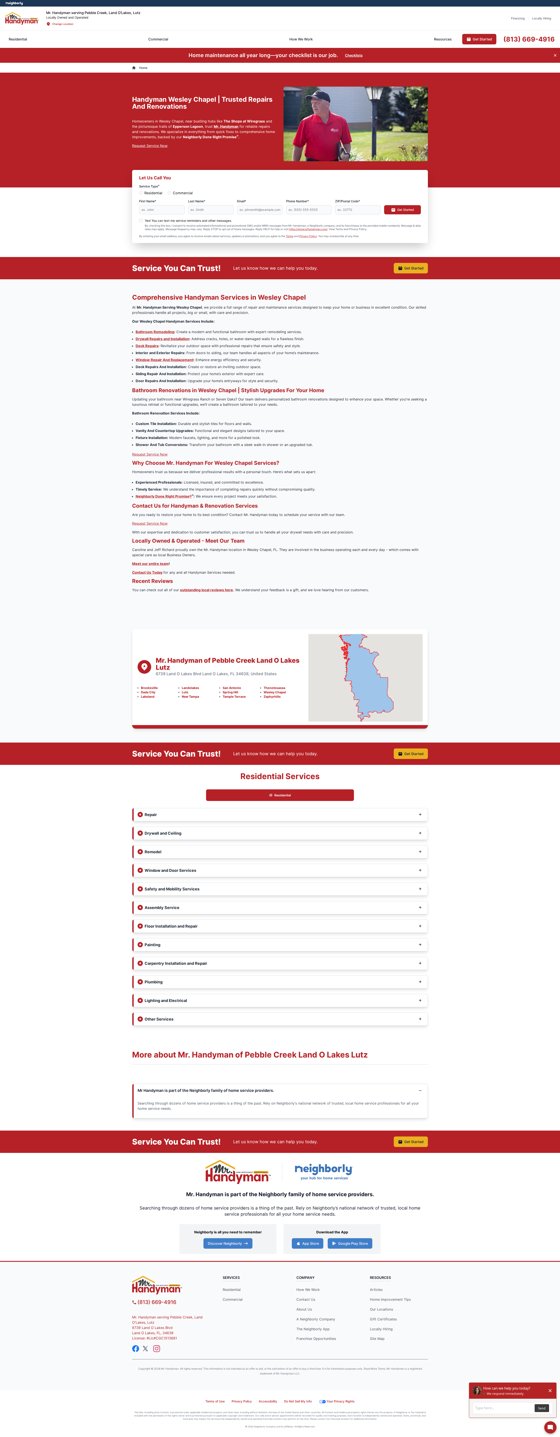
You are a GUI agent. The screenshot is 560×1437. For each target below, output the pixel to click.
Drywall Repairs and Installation (162, 339)
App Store (310, 1243)
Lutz (185, 692)
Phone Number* (297, 201)
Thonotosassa (274, 688)
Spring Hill (230, 692)
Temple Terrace (234, 696)
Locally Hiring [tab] (541, 18)
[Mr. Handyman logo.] (238, 1172)
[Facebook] (135, 1348)
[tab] (158, 39)
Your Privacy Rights (340, 1401)
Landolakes (190, 688)
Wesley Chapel (275, 692)
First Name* (147, 201)
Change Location (62, 24)
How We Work (308, 1289)
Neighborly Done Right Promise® (164, 496)
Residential (153, 193)
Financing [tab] (518, 18)
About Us (304, 1309)
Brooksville (149, 688)
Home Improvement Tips (390, 1299)
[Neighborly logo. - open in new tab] (14, 3)
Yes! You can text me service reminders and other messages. (188, 220)
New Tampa (190, 696)
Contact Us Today (147, 572)
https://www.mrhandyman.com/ (308, 229)
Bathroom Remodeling (155, 332)
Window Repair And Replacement (164, 360)
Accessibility (268, 1401)
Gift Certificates (383, 1319)
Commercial (183, 193)
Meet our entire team (150, 563)
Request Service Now (150, 145)
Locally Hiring (381, 1329)
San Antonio (232, 688)
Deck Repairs (147, 346)
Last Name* (196, 201)
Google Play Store (353, 1243)
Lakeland (147, 696)
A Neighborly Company (315, 1319)
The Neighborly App (313, 1329)
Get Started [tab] (482, 39)
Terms (289, 236)
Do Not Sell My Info (298, 1401)
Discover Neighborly (225, 1243)
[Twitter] (146, 1348)
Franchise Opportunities (316, 1338)
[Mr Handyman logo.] (22, 18)
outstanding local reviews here (206, 590)
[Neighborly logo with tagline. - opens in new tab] (324, 1172)
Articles (376, 1289)
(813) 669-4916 (156, 1302)
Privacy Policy (308, 236)
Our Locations (381, 1309)
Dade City (148, 692)
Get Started (405, 210)
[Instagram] (156, 1348)
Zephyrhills (272, 696)
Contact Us (305, 1299)
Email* (241, 201)
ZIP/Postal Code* (347, 201)
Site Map (377, 1338)
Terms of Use (215, 1401)
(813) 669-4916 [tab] (529, 39)
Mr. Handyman (226, 126)
